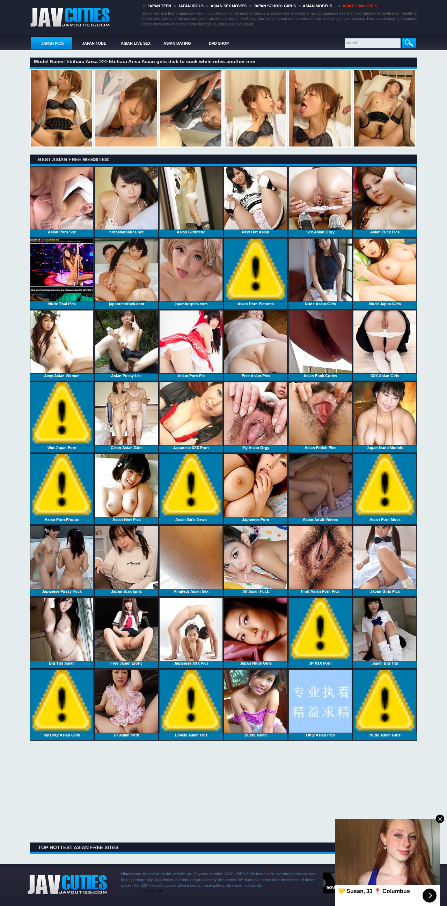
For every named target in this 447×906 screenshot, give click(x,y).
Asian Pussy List (126, 376)
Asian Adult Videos (320, 519)
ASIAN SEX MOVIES (229, 6)
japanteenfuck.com (126, 304)
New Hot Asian (255, 232)
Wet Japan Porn (61, 447)
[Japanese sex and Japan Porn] (84, 16)
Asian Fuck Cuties (320, 376)
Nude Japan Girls (385, 304)
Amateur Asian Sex (191, 591)
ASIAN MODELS (317, 6)
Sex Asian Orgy (320, 232)
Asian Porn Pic (191, 376)
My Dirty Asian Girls (62, 735)
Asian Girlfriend (191, 232)
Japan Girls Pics (385, 591)
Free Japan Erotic (126, 663)
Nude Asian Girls (320, 304)
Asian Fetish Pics (320, 447)
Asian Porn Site (62, 232)
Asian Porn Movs (385, 519)
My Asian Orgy (255, 447)
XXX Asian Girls (385, 376)
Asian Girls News (191, 519)
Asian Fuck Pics (385, 232)
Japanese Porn (255, 519)
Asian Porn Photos (62, 519)
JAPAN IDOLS (191, 6)
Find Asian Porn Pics (320, 591)
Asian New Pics (126, 519)
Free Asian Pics (256, 376)
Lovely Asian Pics (191, 735)
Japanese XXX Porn (191, 447)
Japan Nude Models (385, 447)
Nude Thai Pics (62, 304)
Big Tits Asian (62, 663)
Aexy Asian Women (62, 376)
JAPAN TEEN (159, 6)
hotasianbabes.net (126, 232)
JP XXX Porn (320, 663)
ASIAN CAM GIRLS (360, 6)
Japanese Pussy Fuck (62, 591)
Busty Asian (255, 735)
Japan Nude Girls (256, 663)
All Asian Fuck (255, 591)
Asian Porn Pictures (255, 304)
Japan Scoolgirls (126, 591)
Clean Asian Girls (126, 447)
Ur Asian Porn (126, 735)
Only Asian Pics (320, 735)
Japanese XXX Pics (191, 663)
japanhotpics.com (191, 304)
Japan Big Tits (385, 663)
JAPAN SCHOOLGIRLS (275, 6)
